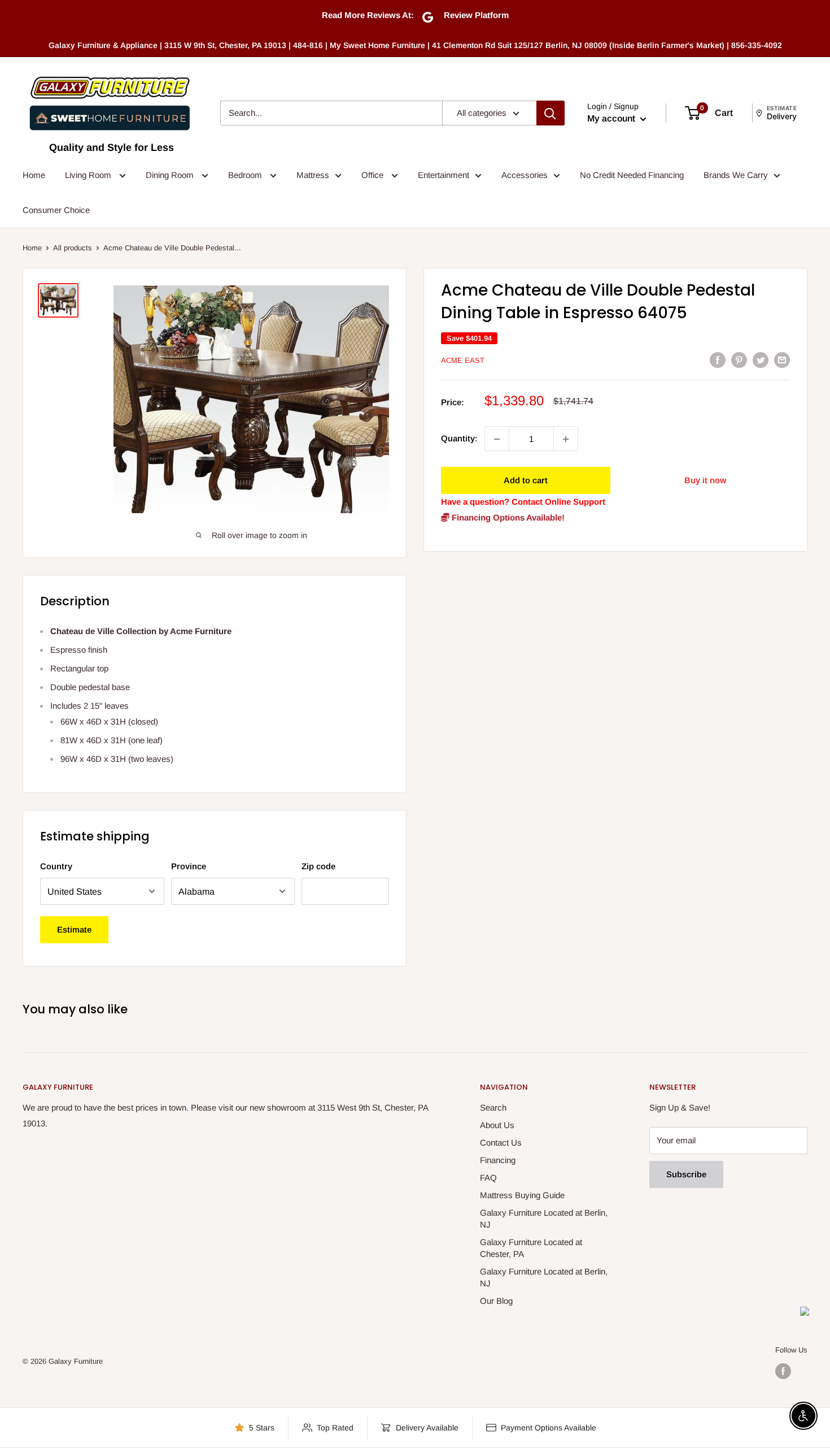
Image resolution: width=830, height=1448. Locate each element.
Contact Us (501, 1142)
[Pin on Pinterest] (739, 360)
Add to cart (526, 480)
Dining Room (171, 175)
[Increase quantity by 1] (566, 439)
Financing (498, 1160)
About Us (497, 1125)
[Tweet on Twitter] (760, 360)
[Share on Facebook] (718, 360)
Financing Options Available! (507, 518)
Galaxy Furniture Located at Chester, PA (531, 1248)
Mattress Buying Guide (522, 1195)
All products (72, 248)
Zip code (318, 866)
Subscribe (686, 1174)
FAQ (488, 1177)
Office (373, 175)
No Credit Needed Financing (632, 175)
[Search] (550, 113)
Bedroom (246, 175)
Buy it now (705, 480)
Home (34, 175)
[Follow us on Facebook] (783, 1371)
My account (612, 118)
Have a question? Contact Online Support (523, 502)
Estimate (74, 929)
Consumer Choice (56, 210)
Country (56, 866)
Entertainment (443, 175)
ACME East (462, 360)
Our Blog (496, 1301)
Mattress (312, 175)
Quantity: (459, 439)
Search (493, 1107)
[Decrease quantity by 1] (497, 439)
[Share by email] (782, 360)
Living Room (89, 175)
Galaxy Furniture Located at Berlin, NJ (544, 1218)
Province (188, 866)
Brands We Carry (736, 175)
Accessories (524, 175)
